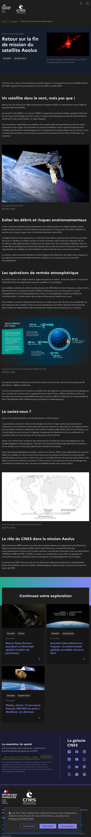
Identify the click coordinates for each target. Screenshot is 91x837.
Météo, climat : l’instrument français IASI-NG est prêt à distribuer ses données (23, 708)
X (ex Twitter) (69, 774)
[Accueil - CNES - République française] (29, 797)
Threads (69, 767)
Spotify (84, 774)
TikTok (69, 759)
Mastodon (84, 767)
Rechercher (81, 3)
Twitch (84, 759)
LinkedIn (84, 752)
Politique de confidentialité (21, 818)
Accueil (4, 21)
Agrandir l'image (8, 208)
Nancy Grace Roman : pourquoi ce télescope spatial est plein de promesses (20, 648)
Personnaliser (29, 826)
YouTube (77, 759)
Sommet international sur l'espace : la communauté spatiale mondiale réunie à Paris (66, 648)
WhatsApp (77, 774)
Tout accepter (67, 826)
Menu (87, 3)
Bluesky (77, 767)
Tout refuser (47, 826)
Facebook (77, 752)
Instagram (69, 752)
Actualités (14, 21)
